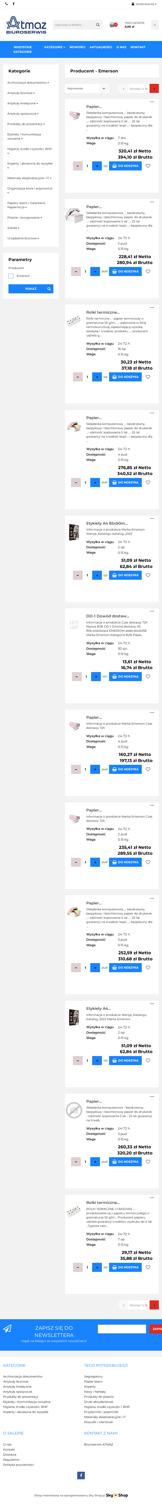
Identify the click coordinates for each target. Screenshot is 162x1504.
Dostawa (9, 1454)
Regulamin (11, 1460)
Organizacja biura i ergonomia (29, 188)
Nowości (77, 47)
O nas (121, 47)
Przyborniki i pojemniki (101, 1412)
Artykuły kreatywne (21, 103)
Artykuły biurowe (20, 93)
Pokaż (30, 289)
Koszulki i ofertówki (98, 1422)
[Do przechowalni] (148, 165)
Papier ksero (93, 1381)
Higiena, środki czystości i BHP (107, 1407)
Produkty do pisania (98, 1397)
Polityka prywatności (18, 1465)
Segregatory (93, 1376)
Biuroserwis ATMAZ (98, 1444)
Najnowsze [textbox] (75, 88)
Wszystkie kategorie (23, 49)
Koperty (90, 1386)
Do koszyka (128, 166)
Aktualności (101, 47)
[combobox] (87, 88)
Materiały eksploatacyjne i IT (28, 178)
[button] (14, 1365)
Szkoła (12, 228)
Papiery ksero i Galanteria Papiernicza (26, 205)
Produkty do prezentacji (25, 124)
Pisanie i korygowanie (23, 217)
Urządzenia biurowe (22, 238)
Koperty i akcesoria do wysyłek (30, 163)
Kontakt (138, 47)
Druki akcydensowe (98, 1402)
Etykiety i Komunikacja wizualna (24, 136)
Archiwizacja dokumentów (27, 82)
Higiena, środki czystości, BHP (29, 149)
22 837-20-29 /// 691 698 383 (6, 3)
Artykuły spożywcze (22, 114)
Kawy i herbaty (95, 1392)
